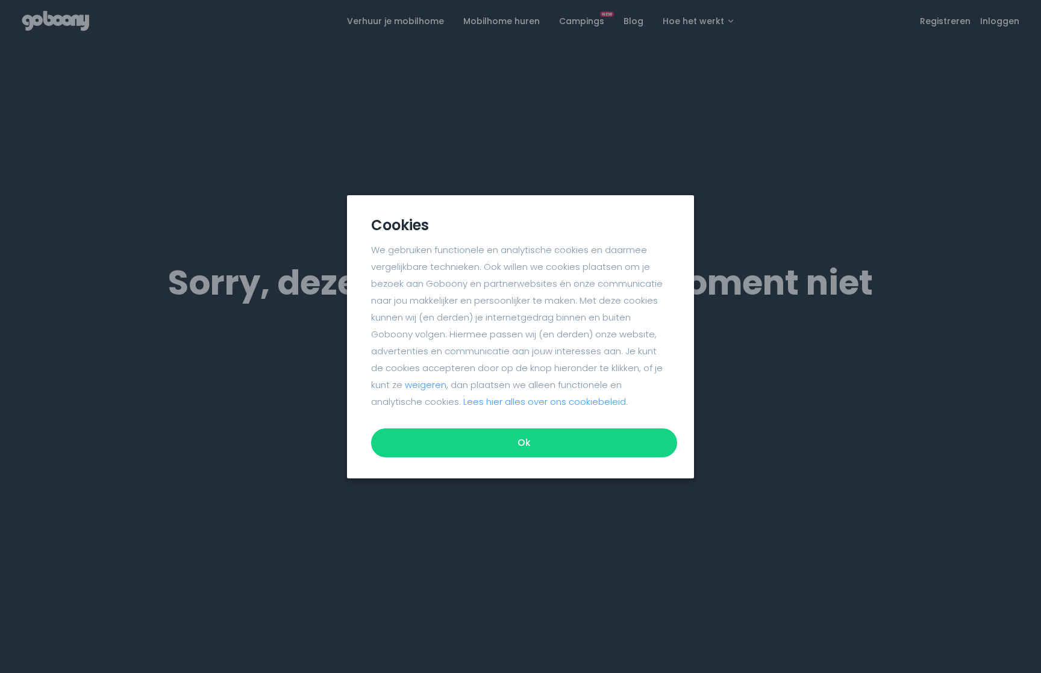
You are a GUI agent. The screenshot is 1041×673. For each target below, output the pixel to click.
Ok (524, 442)
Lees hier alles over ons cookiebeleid (544, 401)
